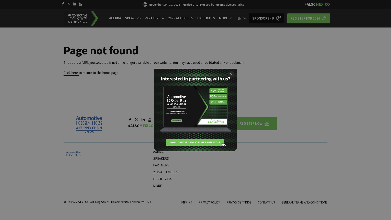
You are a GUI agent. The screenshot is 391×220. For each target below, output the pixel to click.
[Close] (231, 74)
